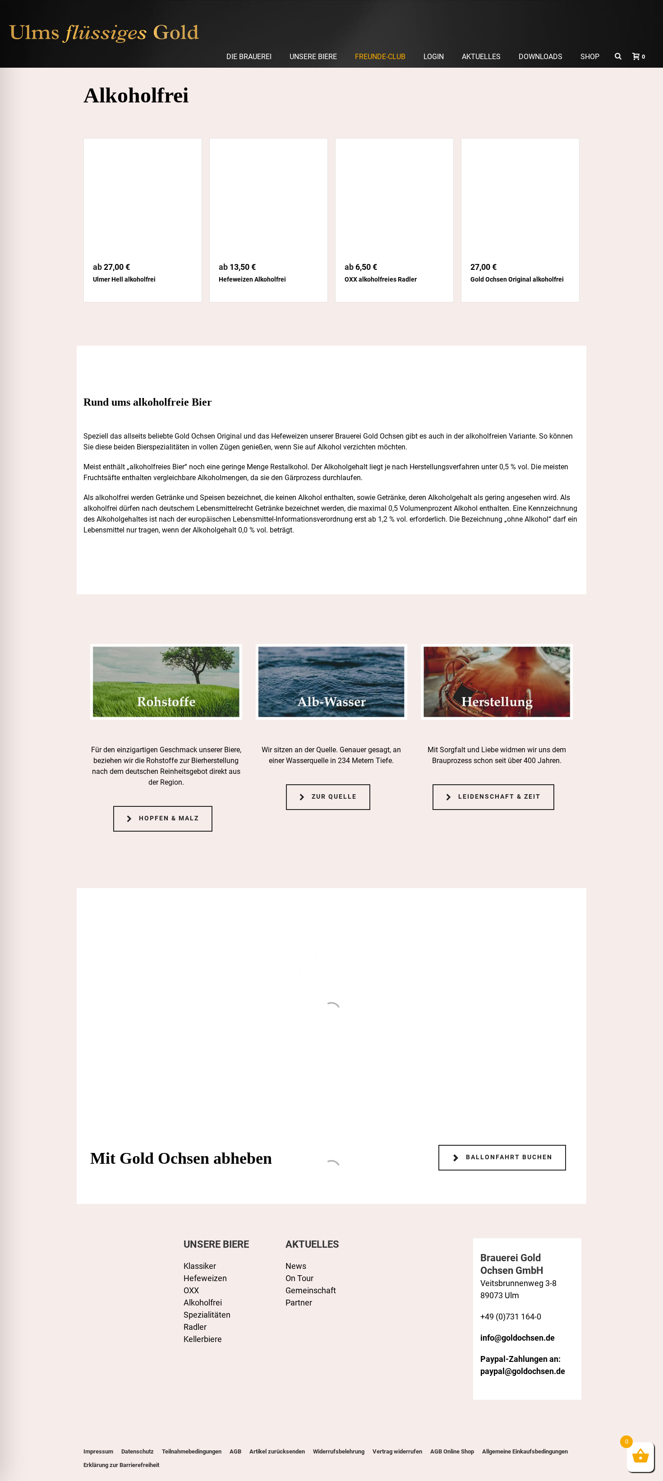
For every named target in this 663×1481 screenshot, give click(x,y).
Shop (589, 56)
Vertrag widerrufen (397, 1451)
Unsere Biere (313, 56)
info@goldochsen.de (517, 1337)
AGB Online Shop (452, 1451)
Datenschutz (137, 1451)
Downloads (540, 56)
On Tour (299, 1278)
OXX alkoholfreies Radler (381, 279)
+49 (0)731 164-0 (510, 1316)
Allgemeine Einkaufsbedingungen (525, 1451)
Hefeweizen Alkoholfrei (252, 279)
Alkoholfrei (203, 1302)
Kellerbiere (203, 1339)
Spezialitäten (207, 1314)
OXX (191, 1290)
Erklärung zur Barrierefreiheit (121, 1465)
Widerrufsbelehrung (338, 1451)
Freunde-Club (380, 56)
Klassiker (200, 1266)
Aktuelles (481, 56)
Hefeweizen (205, 1278)
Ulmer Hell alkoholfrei (124, 279)
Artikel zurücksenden (277, 1451)
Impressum (98, 1451)
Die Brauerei (249, 56)
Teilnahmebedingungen (191, 1451)
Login (434, 56)
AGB (235, 1451)
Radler (195, 1327)
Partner (298, 1302)
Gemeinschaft (310, 1290)
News (295, 1266)
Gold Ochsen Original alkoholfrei (517, 279)
